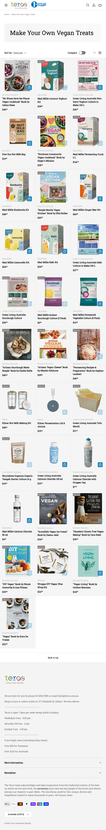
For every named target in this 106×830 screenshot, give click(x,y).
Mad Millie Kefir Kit (48, 262)
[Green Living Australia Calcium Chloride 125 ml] (53, 452)
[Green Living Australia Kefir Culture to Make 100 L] (88, 239)
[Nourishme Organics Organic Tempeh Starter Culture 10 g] (17, 452)
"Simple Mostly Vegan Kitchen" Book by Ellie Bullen (53, 211)
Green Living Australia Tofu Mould (87, 425)
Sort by (8, 52)
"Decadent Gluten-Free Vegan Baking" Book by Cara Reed (88, 533)
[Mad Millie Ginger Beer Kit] (88, 186)
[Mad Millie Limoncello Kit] (17, 239)
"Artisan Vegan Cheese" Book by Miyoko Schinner (53, 369)
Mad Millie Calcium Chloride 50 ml (17, 533)
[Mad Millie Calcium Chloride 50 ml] (17, 508)
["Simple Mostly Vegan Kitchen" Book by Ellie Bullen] (53, 187)
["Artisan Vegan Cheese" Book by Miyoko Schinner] (53, 344)
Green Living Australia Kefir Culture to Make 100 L (87, 264)
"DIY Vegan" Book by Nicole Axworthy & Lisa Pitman (16, 586)
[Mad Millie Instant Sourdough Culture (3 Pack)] (53, 292)
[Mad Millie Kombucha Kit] (17, 186)
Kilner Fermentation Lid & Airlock (51, 425)
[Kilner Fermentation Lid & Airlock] (53, 400)
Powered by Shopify (23, 823)
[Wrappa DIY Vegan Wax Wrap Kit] (53, 561)
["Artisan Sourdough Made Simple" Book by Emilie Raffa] (17, 344)
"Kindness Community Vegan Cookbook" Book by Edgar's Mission (51, 157)
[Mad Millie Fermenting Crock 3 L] (88, 131)
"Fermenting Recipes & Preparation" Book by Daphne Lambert (88, 370)
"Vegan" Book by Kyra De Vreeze (15, 638)
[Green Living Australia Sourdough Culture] (17, 291)
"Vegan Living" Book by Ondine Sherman (85, 586)
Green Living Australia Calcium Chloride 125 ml (50, 477)
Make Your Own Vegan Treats (23, 14)
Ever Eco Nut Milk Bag (13, 154)
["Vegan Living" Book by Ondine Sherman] (88, 561)
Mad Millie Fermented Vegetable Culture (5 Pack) (86, 316)
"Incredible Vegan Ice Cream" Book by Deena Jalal (52, 533)
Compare (72, 52)
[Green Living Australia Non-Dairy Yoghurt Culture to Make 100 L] (88, 75)
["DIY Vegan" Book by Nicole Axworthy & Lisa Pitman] (17, 561)
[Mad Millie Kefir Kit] (53, 239)
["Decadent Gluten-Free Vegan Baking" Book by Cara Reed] (88, 508)
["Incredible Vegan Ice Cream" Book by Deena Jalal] (53, 508)
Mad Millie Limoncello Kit (15, 262)
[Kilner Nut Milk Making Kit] (17, 400)
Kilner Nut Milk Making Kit (16, 423)
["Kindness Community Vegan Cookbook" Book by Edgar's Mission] (53, 131)
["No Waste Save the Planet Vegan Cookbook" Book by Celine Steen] (17, 75)
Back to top (53, 657)
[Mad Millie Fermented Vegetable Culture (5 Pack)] (88, 291)
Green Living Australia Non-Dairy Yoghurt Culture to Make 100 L (87, 101)
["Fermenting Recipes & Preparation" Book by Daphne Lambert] (88, 344)
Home (6, 14)
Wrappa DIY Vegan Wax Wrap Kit (50, 585)
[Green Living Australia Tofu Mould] (88, 400)
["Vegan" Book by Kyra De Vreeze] (17, 613)
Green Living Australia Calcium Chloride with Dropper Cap (84, 479)
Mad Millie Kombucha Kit (15, 209)
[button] (100, 5)
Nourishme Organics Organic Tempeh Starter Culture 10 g (17, 477)
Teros (12, 823)
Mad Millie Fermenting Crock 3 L (88, 156)
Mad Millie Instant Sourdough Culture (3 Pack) (52, 316)
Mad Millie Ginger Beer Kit (86, 209)
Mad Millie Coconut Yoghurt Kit (52, 100)
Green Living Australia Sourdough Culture (14, 316)
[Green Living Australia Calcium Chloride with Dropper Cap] (88, 452)
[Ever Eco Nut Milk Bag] (17, 131)
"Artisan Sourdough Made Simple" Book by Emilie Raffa (17, 369)
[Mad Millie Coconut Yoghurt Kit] (53, 75)
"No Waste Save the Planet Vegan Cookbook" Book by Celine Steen (16, 101)
